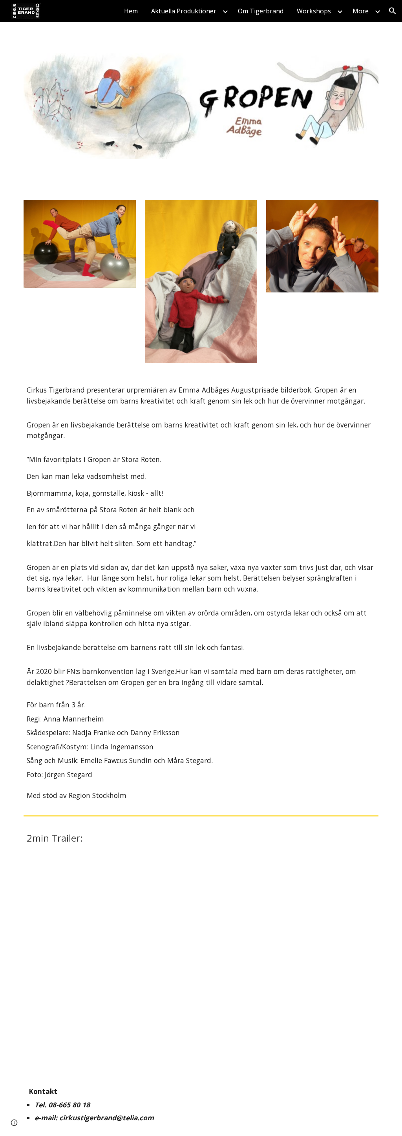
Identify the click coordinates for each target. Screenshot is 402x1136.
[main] (201, 592)
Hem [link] (131, 11)
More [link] (361, 11)
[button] (392, 11)
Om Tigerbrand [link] (260, 11)
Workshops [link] (314, 11)
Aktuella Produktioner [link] (183, 11)
